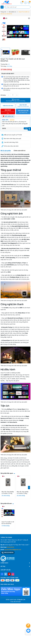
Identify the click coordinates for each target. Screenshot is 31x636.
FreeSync (18, 262)
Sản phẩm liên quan (7, 473)
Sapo (19, 601)
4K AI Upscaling (10, 257)
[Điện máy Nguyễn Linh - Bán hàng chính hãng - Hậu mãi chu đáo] (6, 2)
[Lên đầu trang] (28, 621)
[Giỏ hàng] (29, 2)
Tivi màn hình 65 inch (7, 184)
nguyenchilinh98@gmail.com (12, 549)
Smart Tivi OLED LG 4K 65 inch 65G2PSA (12, 173)
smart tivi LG (23, 340)
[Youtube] (9, 574)
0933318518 (10, 547)
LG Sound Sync (5, 340)
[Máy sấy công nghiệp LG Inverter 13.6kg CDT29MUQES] (23, 482)
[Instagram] (12, 574)
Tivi (2, 307)
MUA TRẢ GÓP (23, 105)
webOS (6, 374)
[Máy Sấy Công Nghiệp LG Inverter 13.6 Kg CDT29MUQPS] (8, 482)
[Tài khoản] (25, 2)
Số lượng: (3, 95)
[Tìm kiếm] (6, 7)
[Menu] (2, 7)
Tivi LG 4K (9, 259)
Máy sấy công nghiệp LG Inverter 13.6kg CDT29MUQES (22, 492)
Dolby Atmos (21, 313)
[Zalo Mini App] (15, 591)
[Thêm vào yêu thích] (29, 18)
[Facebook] (2, 574)
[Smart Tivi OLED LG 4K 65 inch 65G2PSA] (8, 513)
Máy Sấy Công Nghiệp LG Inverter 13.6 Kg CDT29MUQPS (8, 492)
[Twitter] (5, 574)
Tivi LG (18, 184)
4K (5, 219)
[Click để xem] (15, 32)
